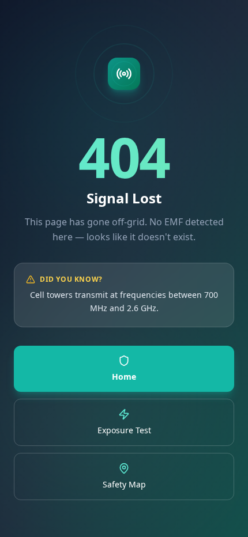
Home (124, 376)
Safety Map (124, 484)
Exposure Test (124, 430)
